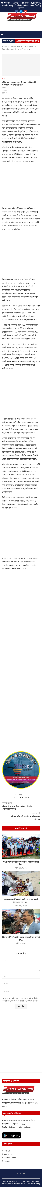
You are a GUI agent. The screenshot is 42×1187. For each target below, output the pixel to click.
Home (4, 47)
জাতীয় (3, 78)
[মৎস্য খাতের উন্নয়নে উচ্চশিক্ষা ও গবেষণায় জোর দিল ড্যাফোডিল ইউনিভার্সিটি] (21, 846)
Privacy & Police (9, 1158)
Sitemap (5, 1161)
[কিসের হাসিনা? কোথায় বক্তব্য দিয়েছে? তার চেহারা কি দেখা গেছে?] (21, 921)
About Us (6, 1151)
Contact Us (7, 1154)
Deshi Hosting (35, 1184)
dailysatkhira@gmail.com (20, 1127)
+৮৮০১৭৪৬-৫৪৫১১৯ (18, 1124)
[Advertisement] (21, 27)
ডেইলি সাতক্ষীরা (26, 1182)
